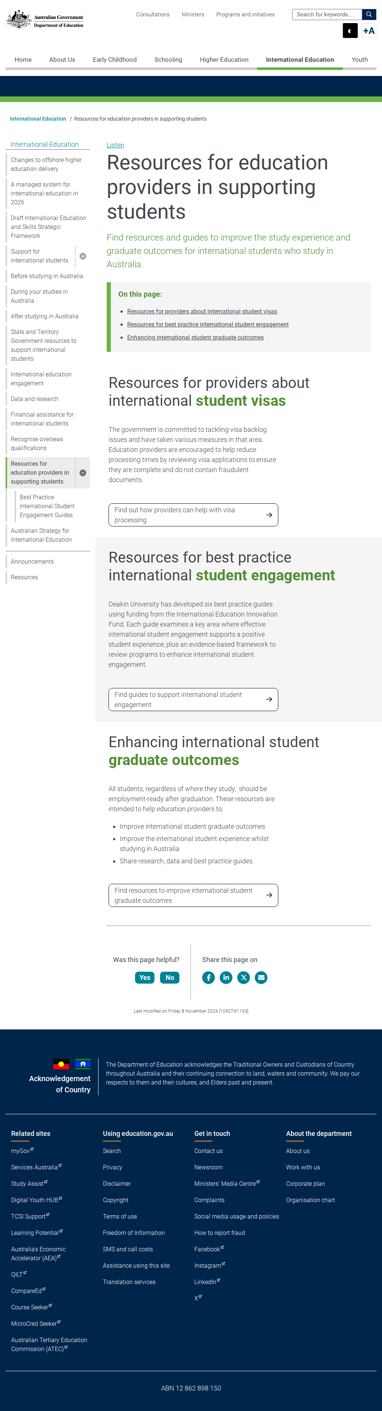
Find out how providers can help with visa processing (175, 515)
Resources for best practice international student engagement (208, 324)
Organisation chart (310, 1200)
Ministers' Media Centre (225, 1183)
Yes (145, 977)
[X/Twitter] (243, 977)
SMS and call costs (128, 1249)
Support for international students (39, 256)
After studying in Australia (45, 316)
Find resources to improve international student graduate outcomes (184, 895)
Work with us (303, 1167)
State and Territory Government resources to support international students (43, 345)
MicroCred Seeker (34, 1323)
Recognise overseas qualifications (37, 444)
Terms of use (120, 1216)
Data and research (35, 398)
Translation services (129, 1282)
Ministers (193, 14)
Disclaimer (117, 1183)
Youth (360, 59)
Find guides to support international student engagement (178, 699)
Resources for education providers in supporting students (40, 472)
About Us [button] (62, 59)
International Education (38, 119)
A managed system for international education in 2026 (44, 193)
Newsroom (208, 1167)
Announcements (32, 561)
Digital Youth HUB (34, 1200)
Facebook (207, 1249)
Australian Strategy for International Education (41, 535)
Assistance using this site (136, 1265)
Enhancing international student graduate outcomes (195, 337)
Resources (24, 577)
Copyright (115, 1200)
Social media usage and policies (236, 1216)
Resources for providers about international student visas (202, 311)
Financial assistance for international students (42, 419)
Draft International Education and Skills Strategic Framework (48, 226)
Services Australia (34, 1167)
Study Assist (27, 1183)
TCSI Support (28, 1216)
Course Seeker (29, 1307)
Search (112, 1150)
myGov (20, 1150)
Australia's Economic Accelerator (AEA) (38, 1254)
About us (298, 1150)
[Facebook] (208, 977)
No (170, 977)
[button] (82, 256)
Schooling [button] (168, 59)
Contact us (208, 1150)
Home (23, 59)
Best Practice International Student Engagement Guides (47, 506)
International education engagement (41, 379)
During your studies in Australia (39, 296)
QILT (17, 1274)
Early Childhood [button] (115, 59)
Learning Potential (35, 1232)
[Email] (261, 977)
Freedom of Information (134, 1232)
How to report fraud (219, 1232)
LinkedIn (205, 1282)
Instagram (207, 1265)
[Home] (45, 19)
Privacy (112, 1167)
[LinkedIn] (226, 977)
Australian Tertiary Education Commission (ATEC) (49, 1345)
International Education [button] (300, 59)
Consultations (153, 14)
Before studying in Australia (47, 276)
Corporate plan (305, 1183)
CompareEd (26, 1290)
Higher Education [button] (224, 59)
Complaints (209, 1200)
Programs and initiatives (245, 14)
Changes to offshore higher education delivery (46, 164)
